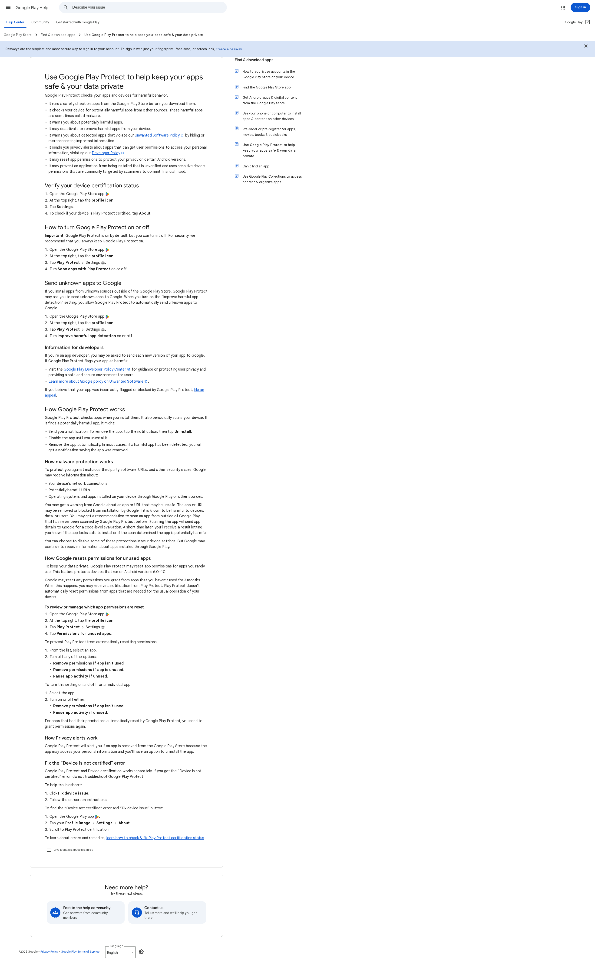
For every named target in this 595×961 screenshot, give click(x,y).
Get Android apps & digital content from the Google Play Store (270, 100)
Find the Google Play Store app (267, 87)
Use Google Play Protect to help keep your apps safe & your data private (269, 150)
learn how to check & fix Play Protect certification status (155, 838)
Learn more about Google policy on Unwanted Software (96, 381)
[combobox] (149, 7)
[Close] (586, 46)
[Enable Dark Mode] (141, 951)
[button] (8, 7)
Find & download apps (254, 60)
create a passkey (229, 49)
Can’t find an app (256, 166)
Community (40, 22)
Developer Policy (106, 153)
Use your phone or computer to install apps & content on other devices (272, 116)
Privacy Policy (49, 951)
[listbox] (120, 952)
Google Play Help (32, 7)
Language (116, 946)
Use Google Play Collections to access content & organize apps (272, 179)
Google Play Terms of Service (80, 951)
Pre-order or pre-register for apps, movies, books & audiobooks (269, 132)
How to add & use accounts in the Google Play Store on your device (269, 74)
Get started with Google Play (77, 22)
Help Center (15, 22)
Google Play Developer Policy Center (95, 369)
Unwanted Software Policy (157, 135)
